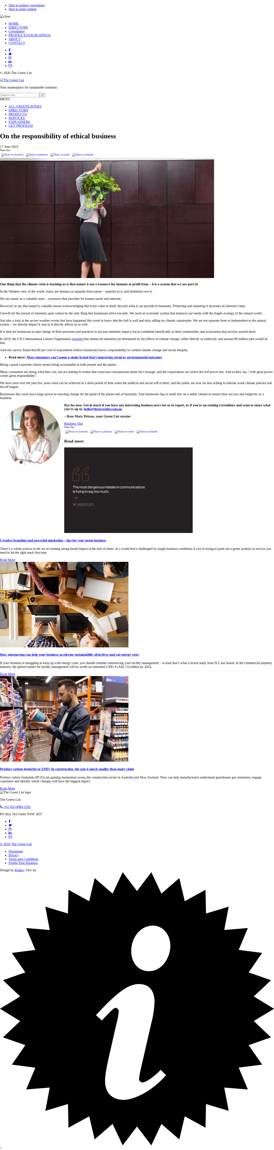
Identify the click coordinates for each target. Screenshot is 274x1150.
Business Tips (73, 423)
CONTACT (17, 43)
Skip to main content (22, 9)
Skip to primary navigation (27, 5)
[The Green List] (12, 80)
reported (77, 339)
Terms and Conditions (23, 859)
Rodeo (19, 870)
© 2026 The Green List (16, 844)
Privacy (14, 855)
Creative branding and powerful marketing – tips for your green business (53, 540)
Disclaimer (16, 851)
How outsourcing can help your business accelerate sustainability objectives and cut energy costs (69, 654)
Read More (7, 560)
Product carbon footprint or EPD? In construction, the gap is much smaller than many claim (67, 769)
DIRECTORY (18, 27)
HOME (14, 23)
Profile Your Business (23, 863)
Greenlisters (17, 31)
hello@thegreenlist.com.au (103, 409)
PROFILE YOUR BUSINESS (30, 35)
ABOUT (15, 39)
